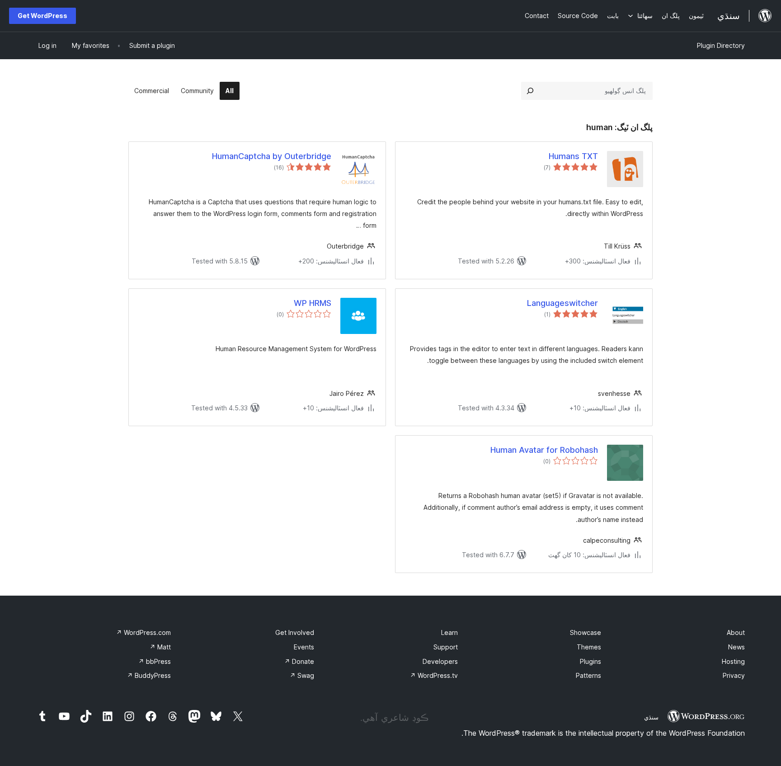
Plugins (590, 661)
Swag (302, 675)
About (736, 632)
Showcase (585, 632)
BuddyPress (149, 675)
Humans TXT (573, 156)
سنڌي (651, 717)
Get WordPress (42, 15)
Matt (160, 647)
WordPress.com (143, 632)
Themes (589, 647)
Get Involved (294, 632)
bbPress (154, 661)
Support (445, 647)
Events (304, 647)
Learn (449, 632)
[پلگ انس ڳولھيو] (530, 91)
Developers (440, 661)
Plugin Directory (721, 45)
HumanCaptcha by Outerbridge (271, 156)
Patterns (588, 675)
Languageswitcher (562, 303)
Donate (299, 661)
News (736, 647)
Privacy (734, 675)
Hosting (733, 661)
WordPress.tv (434, 675)
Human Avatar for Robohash (544, 450)
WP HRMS (312, 303)
